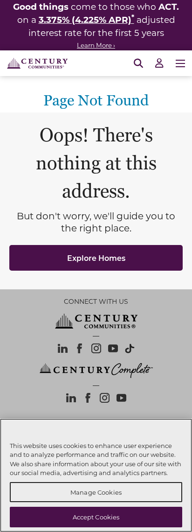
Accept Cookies (96, 517)
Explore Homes (96, 258)
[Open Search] (138, 63)
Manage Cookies (96, 492)
